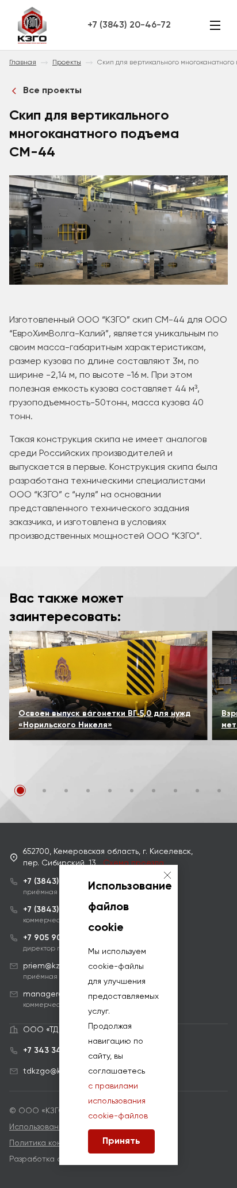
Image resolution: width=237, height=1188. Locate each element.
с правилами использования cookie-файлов (118, 1101)
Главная (22, 62)
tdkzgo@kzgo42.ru (58, 1071)
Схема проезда (133, 863)
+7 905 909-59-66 (58, 938)
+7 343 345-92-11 (57, 1051)
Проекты (66, 62)
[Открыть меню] (215, 25)
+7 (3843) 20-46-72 (129, 25)
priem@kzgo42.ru (55, 966)
